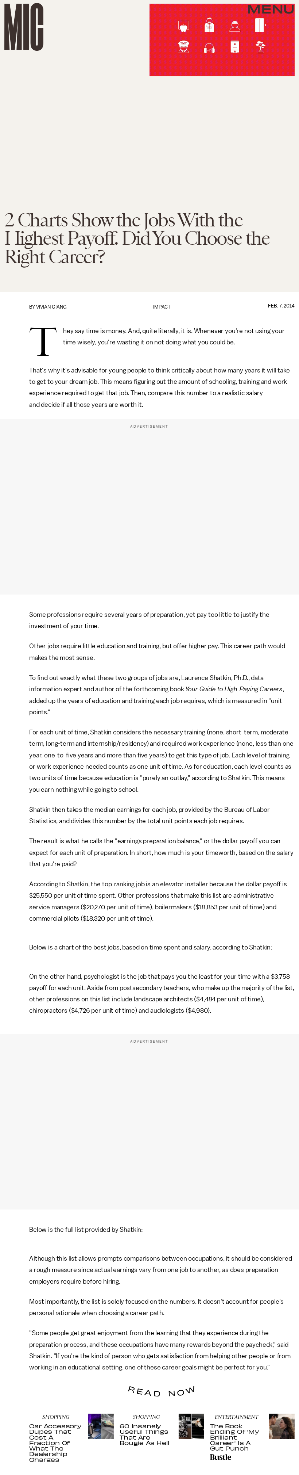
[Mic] (23, 27)
